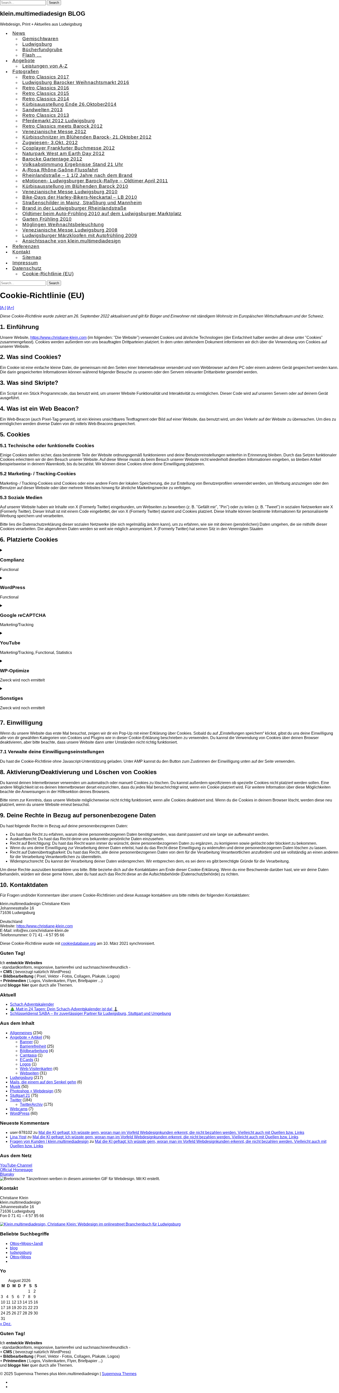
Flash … (32, 55)
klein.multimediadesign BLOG (42, 13)
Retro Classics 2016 (45, 87)
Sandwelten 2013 (42, 109)
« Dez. (5, 1324)
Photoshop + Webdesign (31, 1091)
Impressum (25, 262)
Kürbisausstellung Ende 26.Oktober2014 (69, 104)
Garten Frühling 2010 (47, 219)
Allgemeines (21, 1033)
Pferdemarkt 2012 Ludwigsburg (58, 120)
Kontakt (21, 251)
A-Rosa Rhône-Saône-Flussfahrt (60, 169)
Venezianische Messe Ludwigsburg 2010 (70, 191)
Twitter (16, 1100)
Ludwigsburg (37, 44)
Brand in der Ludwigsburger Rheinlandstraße (74, 208)
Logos (25, 1064)
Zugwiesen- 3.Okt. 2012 (50, 142)
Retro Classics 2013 (45, 115)
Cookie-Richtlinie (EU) (48, 273)
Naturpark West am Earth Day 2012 (63, 153)
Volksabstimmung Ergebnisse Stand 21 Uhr (72, 164)
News (18, 33)
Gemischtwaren (40, 38)
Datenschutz (27, 268)
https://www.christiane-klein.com (58, 337)
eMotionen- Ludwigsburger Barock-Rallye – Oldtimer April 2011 (95, 180)
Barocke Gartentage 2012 (52, 158)
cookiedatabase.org (78, 943)
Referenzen (25, 246)
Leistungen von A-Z (45, 66)
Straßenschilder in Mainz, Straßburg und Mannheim (82, 202)
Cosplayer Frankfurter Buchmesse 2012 (68, 148)
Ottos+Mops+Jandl (26, 1243)
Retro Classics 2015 (45, 93)
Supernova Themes (119, 1374)
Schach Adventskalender (32, 1004)
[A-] (3, 308)
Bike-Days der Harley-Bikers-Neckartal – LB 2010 (79, 197)
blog (14, 1248)
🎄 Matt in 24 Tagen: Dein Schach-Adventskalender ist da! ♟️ (64, 1009)
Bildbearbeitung (34, 1051)
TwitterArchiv (31, 1104)
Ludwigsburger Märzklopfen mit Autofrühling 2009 (79, 235)
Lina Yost (18, 1137)
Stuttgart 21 (20, 1095)
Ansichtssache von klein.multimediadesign (71, 240)
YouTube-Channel (16, 1165)
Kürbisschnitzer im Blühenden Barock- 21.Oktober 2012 (87, 137)
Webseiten (29, 1073)
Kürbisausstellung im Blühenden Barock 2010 (75, 186)
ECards (26, 1060)
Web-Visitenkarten (36, 1069)
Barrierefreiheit (33, 1046)
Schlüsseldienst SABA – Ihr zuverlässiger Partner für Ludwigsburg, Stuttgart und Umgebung (90, 1013)
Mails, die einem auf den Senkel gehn (43, 1082)
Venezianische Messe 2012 (54, 131)
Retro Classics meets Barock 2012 (62, 126)
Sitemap (31, 257)
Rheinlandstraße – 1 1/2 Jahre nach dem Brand (77, 175)
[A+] (10, 308)
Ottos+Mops (20, 1257)
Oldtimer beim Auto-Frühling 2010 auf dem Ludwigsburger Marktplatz (102, 213)
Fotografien (25, 71)
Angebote (23, 60)
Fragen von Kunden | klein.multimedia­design (49, 1141)
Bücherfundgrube (42, 49)
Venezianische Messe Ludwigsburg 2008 (70, 230)
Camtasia (28, 1055)
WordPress (20, 1113)
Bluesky (7, 1174)
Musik (15, 1086)
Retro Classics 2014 (45, 98)
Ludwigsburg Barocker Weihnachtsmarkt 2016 (75, 82)
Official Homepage (16, 1170)
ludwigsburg (21, 1252)
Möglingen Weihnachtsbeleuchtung (63, 224)
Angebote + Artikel (26, 1037)
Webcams (19, 1109)
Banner (26, 1042)
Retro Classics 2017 (45, 77)
